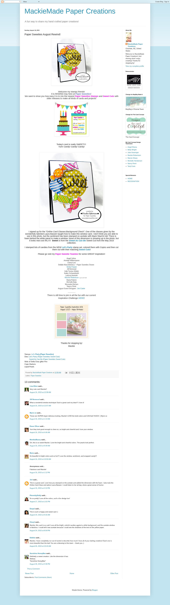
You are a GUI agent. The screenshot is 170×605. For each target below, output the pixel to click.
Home (72, 573)
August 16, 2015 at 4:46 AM (40, 432)
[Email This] (70, 372)
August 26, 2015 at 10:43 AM (40, 546)
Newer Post (29, 573)
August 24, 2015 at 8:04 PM (40, 530)
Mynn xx (33, 413)
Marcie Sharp (132, 158)
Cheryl (32, 522)
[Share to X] (74, 372)
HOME (130, 178)
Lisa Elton (34, 386)
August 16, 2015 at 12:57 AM (40, 406)
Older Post (114, 573)
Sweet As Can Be (77, 240)
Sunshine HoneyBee (38, 553)
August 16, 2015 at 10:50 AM (40, 459)
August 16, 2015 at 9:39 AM (40, 446)
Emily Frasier (72, 267)
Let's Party (67, 247)
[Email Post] (66, 372)
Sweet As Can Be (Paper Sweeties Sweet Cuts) (47, 359)
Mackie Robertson (72, 277)
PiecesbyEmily (35, 495)
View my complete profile (135, 66)
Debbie (32, 538)
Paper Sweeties (83, 94)
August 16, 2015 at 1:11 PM (40, 472)
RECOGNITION (133, 181)
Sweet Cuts (84, 249)
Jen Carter (81, 288)
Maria (32, 453)
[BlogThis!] (72, 372)
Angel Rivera (132, 147)
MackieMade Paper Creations (70, 11)
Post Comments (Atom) (43, 577)
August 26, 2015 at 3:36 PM (40, 564)
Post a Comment (33, 569)
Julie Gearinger (133, 152)
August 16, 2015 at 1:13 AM (40, 419)
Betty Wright (132, 150)
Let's (42, 354)
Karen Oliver (34, 426)
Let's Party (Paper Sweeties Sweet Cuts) (44, 357)
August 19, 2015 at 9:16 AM (40, 515)
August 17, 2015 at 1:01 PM (40, 501)
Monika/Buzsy (35, 440)
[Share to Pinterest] (79, 372)
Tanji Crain (131, 166)
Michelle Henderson (135, 161)
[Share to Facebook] (77, 372)
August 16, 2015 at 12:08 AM (40, 392)
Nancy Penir (132, 163)
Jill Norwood (35, 399)
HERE (81, 298)
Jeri (31, 480)
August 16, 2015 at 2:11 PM (40, 488)
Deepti (32, 509)
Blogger (95, 590)
